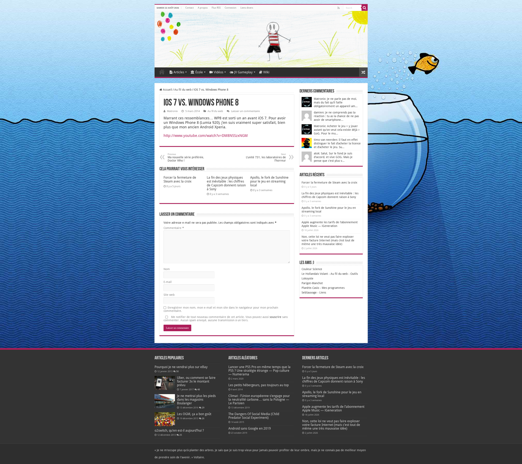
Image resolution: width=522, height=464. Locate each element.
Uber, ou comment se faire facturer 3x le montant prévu (196, 381)
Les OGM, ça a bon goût (194, 414)
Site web (169, 294)
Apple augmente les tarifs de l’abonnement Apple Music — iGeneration (333, 408)
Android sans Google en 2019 (249, 428)
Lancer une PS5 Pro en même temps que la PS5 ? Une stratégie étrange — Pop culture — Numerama (259, 370)
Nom (167, 269)
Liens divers (246, 7)
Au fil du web (182, 89)
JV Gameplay (243, 72)
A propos (203, 7)
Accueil (162, 71)
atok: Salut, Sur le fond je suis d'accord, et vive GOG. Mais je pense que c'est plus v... (333, 157)
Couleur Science (312, 269)
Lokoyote (307, 278)
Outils (354, 273)
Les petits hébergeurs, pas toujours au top (258, 385)
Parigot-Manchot (312, 283)
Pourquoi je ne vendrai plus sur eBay (181, 367)
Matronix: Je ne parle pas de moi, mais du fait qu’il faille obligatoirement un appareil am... (336, 102)
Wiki (266, 72)
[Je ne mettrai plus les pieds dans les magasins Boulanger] (165, 401)
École (199, 72)
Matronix (172, 111)
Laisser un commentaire (245, 111)
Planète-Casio (310, 287)
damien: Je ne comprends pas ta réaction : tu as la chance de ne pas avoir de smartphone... (336, 116)
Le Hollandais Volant (315, 273)
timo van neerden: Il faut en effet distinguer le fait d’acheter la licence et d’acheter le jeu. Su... (337, 143)
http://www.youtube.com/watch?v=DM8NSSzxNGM (206, 135)
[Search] (365, 8)
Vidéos (218, 72)
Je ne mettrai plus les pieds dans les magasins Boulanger (196, 399)
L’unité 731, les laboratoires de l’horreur (266, 157)
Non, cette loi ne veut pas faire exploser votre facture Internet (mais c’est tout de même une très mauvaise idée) (328, 240)
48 (198, 389)
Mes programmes (333, 287)
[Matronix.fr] (261, 39)
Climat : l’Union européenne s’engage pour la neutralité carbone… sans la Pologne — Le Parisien (259, 399)
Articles (179, 72)
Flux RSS (216, 7)
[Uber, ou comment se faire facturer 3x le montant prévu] (165, 383)
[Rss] (338, 7)
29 (203, 407)
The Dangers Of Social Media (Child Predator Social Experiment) (253, 416)
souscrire (275, 317)
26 (203, 418)
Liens (322, 292)
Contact (189, 7)
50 (177, 371)
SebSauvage (309, 292)
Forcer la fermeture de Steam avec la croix (180, 179)
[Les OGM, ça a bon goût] (165, 419)
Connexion (230, 7)
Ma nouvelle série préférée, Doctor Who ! (186, 157)
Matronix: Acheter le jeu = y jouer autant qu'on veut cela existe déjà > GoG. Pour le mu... (337, 129)
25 (180, 435)
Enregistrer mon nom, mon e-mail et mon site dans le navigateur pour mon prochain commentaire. (221, 309)
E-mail (168, 282)
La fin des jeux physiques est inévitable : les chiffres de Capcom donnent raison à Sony (226, 183)
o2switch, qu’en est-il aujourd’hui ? (179, 430)
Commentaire (174, 228)
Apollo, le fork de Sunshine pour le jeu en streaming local (269, 181)
